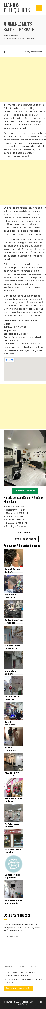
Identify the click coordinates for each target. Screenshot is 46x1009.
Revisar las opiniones (25, 538)
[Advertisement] (23, 79)
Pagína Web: (25, 532)
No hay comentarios (32, 51)
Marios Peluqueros (17, 7)
